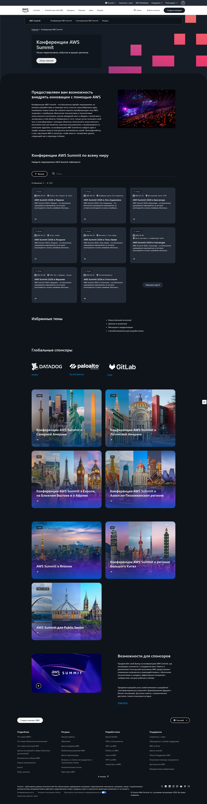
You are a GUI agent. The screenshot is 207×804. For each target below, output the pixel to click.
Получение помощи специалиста (164, 760)
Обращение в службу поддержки (164, 741)
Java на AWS (110, 755)
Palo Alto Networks (76, 374)
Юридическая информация (162, 769)
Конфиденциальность (25, 792)
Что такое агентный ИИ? (28, 746)
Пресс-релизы (23, 772)
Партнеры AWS (68, 772)
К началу (102, 776)
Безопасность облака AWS (28, 758)
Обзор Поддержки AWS (160, 755)
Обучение (65, 741)
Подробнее (123, 703)
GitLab (109, 375)
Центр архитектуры (70, 755)
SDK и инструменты (114, 741)
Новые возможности (26, 762)
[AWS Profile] (183, 3)
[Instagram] (173, 786)
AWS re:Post (155, 746)
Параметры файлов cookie (27, 796)
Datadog (35, 374)
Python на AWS (112, 750)
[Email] (189, 786)
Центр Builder (111, 737)
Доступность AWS (157, 764)
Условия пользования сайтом (49, 792)
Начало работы (68, 737)
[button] (54, 10)
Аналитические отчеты (71, 767)
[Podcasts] (185, 786)
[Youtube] (181, 786)
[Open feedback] (204, 402)
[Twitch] (177, 786)
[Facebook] (166, 786)
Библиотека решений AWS (73, 750)
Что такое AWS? (24, 737)
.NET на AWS (110, 746)
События (35, 29)
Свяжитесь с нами (157, 737)
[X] (162, 786)
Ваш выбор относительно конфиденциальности (82, 792)
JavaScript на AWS (113, 764)
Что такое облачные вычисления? (32, 741)
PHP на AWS (110, 760)
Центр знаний (156, 750)
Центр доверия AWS (70, 746)
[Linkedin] (170, 786)
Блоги (20, 767)
